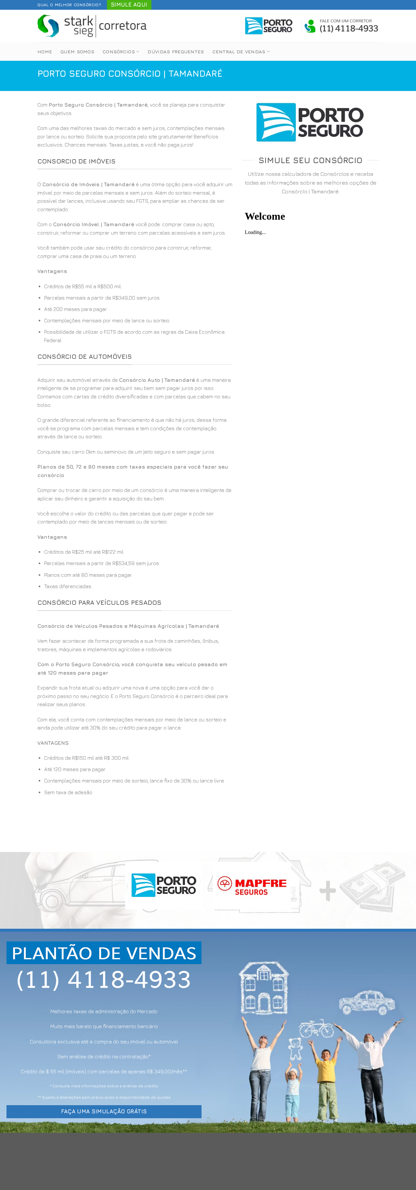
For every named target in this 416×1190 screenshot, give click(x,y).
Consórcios (119, 51)
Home (44, 51)
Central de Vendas (239, 51)
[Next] (399, 891)
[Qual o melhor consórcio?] (92, 25)
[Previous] (16, 891)
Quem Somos (77, 51)
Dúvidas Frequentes (176, 51)
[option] (134, 313)
